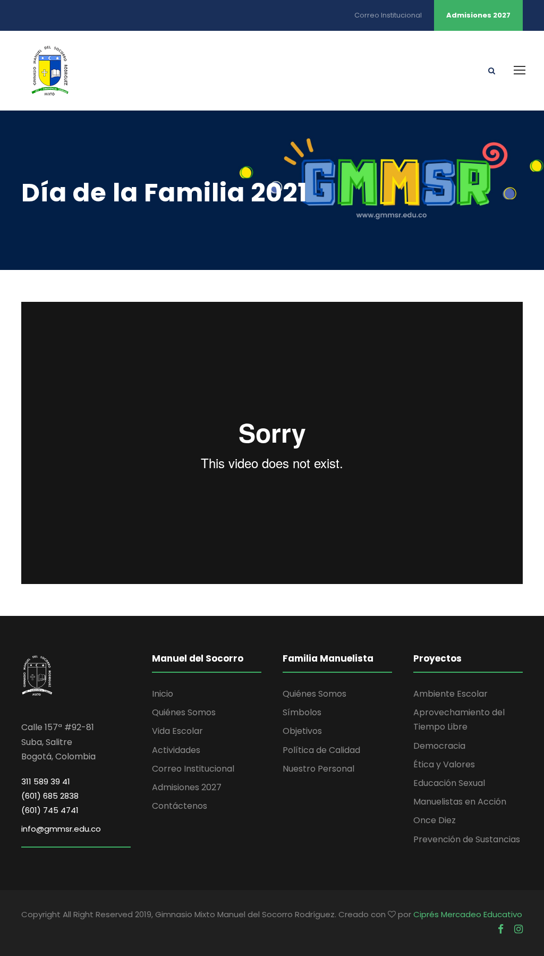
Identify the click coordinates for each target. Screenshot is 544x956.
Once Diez (434, 820)
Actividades (176, 750)
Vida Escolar (177, 731)
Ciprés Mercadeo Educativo (467, 914)
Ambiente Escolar (450, 694)
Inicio (162, 694)
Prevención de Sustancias (466, 839)
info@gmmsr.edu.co (61, 828)
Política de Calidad (321, 750)
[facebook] (501, 929)
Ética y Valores (444, 764)
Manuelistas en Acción (459, 802)
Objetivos (302, 731)
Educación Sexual (449, 783)
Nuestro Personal (318, 769)
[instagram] (518, 929)
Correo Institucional (388, 15)
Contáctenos (179, 806)
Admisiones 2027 (478, 15)
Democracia (439, 746)
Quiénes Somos (184, 712)
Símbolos (302, 712)
